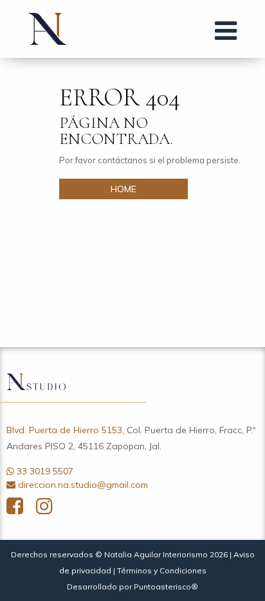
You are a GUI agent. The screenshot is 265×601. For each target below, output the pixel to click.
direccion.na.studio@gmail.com (83, 484)
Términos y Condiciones (161, 570)
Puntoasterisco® (166, 586)
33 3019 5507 (45, 471)
